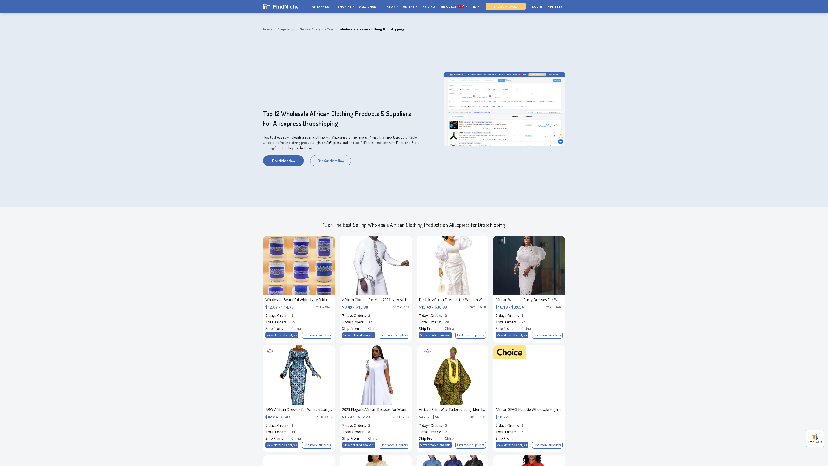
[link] (267, 29)
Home (267, 29)
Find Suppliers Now (330, 161)
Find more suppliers (317, 335)
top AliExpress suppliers (371, 142)
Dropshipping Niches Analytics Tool (306, 29)
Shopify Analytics (505, 6)
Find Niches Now (283, 161)
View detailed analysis (282, 335)
